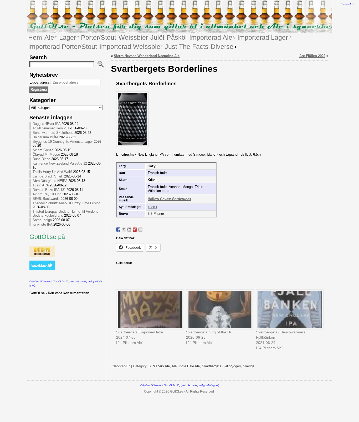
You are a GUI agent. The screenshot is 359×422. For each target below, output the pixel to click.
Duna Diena (41, 159)
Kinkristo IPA (42, 224)
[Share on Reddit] (129, 229)
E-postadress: (40, 82)
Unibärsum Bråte (45, 137)
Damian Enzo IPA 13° (49, 190)
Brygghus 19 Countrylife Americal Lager (63, 142)
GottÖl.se (176, 391)
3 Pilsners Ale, (160, 366)
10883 (152, 207)
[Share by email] (140, 229)
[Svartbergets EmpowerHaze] (148, 309)
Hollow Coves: (169, 199)
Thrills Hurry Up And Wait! (52, 172)
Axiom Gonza (43, 150)
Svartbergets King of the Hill (209, 332)
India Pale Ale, (190, 366)
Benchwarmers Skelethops (53, 133)
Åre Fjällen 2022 (312, 56)
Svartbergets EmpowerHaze (139, 332)
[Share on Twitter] (124, 229)
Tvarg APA (41, 185)
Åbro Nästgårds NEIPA (50, 181)
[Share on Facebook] (118, 229)
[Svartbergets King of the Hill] (218, 309)
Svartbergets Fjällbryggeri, (222, 366)
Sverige (248, 366)
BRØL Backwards (46, 199)
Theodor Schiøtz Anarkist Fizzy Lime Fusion (66, 203)
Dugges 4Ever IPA (46, 124)
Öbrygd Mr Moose (46, 154)
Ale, (175, 366)
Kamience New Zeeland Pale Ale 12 (60, 163)
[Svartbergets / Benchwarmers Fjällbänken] (288, 309)
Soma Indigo (42, 220)
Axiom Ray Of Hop (47, 194)
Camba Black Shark (48, 176)
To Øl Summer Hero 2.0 (51, 128)
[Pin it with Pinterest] (135, 229)
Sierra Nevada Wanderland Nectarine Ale (147, 56)
